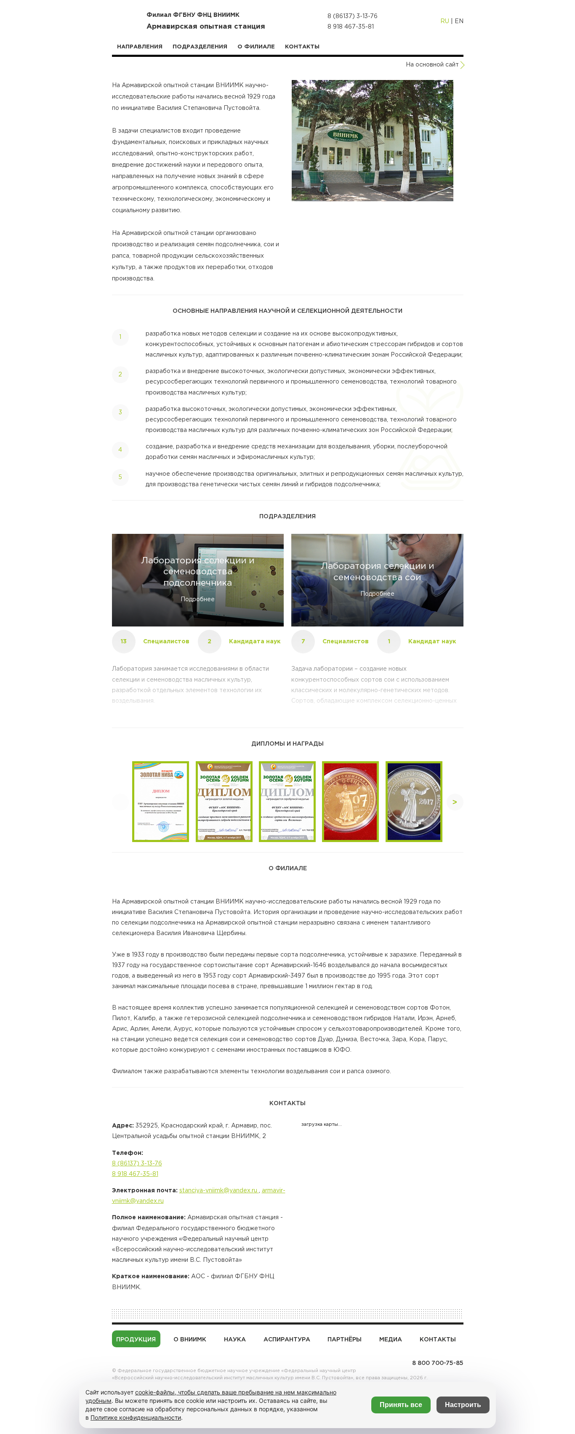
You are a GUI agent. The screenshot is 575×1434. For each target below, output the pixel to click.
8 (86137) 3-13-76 (352, 16)
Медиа (390, 1339)
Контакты (302, 47)
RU (444, 21)
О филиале (256, 47)
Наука (235, 1339)
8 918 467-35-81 (350, 26)
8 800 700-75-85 (437, 1363)
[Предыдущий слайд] (120, 802)
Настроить (463, 1404)
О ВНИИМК (189, 1339)
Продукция (136, 1339)
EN (459, 21)
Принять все (401, 1404)
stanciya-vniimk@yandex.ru (219, 1190)
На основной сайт (432, 64)
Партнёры (344, 1339)
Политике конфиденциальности (136, 1417)
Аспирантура (287, 1339)
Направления (139, 47)
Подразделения (200, 47)
